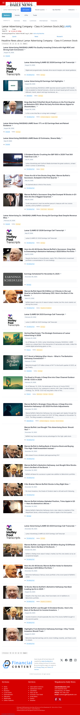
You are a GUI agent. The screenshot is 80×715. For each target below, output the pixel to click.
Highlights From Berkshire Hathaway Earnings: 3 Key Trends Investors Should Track (49, 630)
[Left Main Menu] (3, 2)
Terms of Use (55, 707)
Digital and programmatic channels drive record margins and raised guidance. (51, 70)
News (25, 21)
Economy (51, 394)
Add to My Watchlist (38, 33)
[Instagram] (75, 664)
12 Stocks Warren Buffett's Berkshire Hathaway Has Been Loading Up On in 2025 (48, 588)
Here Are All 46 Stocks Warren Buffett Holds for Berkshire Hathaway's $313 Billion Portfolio (48, 567)
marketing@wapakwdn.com (68, 694)
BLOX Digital (42, 710)
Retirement (50, 209)
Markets (7, 15)
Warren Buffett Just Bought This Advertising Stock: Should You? (49, 428)
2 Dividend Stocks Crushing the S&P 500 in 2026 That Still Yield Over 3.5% (48, 155)
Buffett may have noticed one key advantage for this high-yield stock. (49, 436)
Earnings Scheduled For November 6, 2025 (42, 274)
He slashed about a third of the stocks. (39, 184)
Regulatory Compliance (46, 308)
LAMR (67, 26)
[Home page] (21, 4)
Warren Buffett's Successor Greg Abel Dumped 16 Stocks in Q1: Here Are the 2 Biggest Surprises (50, 195)
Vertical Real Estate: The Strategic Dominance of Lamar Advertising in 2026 (47, 334)
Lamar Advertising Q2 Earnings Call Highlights (44, 81)
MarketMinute (30, 420)
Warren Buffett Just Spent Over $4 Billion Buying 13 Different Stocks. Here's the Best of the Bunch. (49, 546)
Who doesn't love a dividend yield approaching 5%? (43, 455)
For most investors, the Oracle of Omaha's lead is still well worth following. (50, 491)
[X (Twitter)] (62, 664)
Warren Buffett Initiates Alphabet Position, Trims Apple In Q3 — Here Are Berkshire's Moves (49, 502)
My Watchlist (56, 10)
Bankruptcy (39, 394)
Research (60, 36)
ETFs (26, 15)
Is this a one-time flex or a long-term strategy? (41, 113)
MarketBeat (29, 95)
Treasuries (54, 21)
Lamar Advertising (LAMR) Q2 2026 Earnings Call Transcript (50, 62)
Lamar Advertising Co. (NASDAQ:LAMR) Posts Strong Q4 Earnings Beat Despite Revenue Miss (40, 216)
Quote (14, 36)
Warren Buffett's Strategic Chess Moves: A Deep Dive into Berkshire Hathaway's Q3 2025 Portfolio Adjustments (48, 405)
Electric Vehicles (59, 420)
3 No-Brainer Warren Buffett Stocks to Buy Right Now (47, 484)
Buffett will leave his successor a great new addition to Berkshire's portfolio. (51, 474)
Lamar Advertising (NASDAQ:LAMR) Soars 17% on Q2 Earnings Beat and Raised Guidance (36, 124)
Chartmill (8, 56)
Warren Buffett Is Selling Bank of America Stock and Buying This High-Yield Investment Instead (49, 447)
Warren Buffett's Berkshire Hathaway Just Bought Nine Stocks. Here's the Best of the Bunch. (50, 466)
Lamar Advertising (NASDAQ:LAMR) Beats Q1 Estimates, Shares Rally (32, 138)
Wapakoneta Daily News (29, 707)
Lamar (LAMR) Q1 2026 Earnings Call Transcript (45, 230)
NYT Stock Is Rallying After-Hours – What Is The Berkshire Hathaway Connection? (48, 357)
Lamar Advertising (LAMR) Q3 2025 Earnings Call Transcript (50, 526)
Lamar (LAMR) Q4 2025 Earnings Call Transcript (45, 314)
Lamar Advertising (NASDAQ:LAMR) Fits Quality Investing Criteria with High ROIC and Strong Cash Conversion (38, 48)
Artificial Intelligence (45, 117)
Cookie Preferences (36, 708)
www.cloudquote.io (47, 661)
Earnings (43, 74)
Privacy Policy (40, 667)
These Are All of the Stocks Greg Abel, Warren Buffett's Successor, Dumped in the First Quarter (47, 176)
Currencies (33, 21)
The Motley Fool (30, 74)
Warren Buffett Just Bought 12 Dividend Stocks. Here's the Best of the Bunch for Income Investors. (48, 609)
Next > (25, 43)
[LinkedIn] (71, 664)
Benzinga (29, 284)
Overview (17, 21)
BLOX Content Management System (29, 710)
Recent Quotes (40, 10)
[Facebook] (66, 664)
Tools (35, 15)
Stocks (17, 15)
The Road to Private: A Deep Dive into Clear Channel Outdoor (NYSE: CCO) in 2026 (49, 378)
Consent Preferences (8, 714)
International (43, 21)
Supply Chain (54, 117)
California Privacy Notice (25, 708)
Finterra (28, 349)
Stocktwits (29, 371)
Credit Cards (44, 209)
